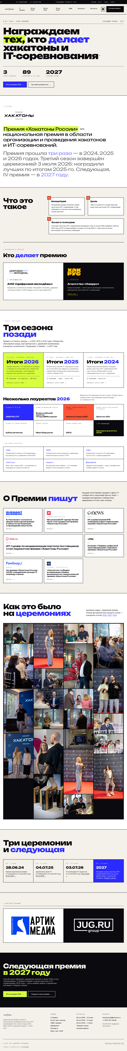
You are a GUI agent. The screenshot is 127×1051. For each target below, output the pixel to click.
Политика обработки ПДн (114, 1043)
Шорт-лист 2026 (57, 1031)
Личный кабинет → (115, 9)
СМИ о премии (56, 1023)
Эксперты (81, 8)
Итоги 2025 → (41, 876)
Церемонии (55, 1026)
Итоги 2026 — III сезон (84, 1017)
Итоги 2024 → (11, 876)
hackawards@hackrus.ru (112, 1017)
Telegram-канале (110, 878)
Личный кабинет (82, 1028)
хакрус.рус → (72, 294)
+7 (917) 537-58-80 (109, 1020)
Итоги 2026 (33, 9)
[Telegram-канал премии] (103, 9)
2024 (115, 615)
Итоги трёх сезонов (58, 1020)
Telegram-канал (82, 1026)
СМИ (70, 8)
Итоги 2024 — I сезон (84, 1023)
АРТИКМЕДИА (25, 1047)
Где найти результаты (41, 84)
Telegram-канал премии (41, 994)
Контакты (93, 8)
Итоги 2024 (58, 9)
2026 (104, 615)
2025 (109, 615)
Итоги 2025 (45, 9)
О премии (22, 9)
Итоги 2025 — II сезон (84, 1020)
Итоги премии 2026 (15, 84)
